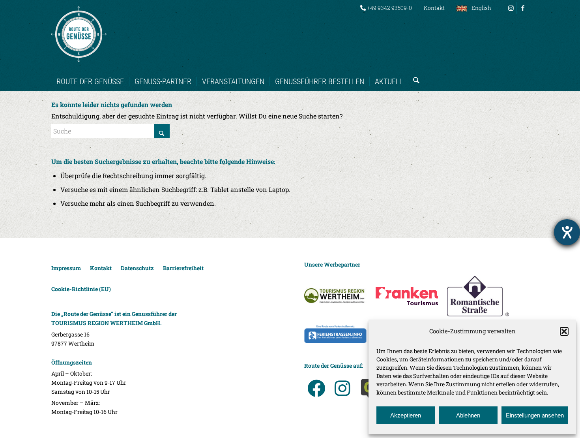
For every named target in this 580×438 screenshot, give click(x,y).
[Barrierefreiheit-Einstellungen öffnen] (567, 232)
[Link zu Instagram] (510, 8)
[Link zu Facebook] (523, 8)
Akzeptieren (405, 415)
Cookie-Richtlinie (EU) (81, 289)
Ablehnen (468, 415)
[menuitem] (386, 8)
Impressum (66, 268)
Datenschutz (137, 268)
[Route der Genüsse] (79, 34)
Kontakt (434, 7)
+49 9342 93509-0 (389, 7)
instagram (342, 388)
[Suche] (413, 73)
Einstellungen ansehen (535, 415)
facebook (316, 388)
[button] (564, 331)
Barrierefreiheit (183, 268)
